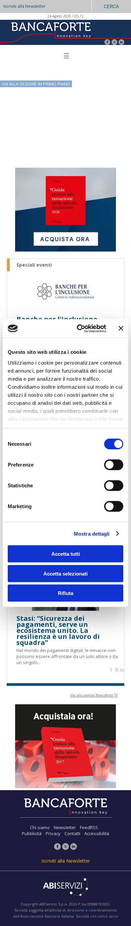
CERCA (111, 6)
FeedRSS (89, 827)
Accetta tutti (65, 554)
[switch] (113, 464)
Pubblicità (32, 833)
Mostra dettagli (92, 533)
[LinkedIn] (121, 42)
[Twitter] (114, 42)
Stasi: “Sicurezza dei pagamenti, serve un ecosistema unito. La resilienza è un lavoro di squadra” (58, 630)
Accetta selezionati (65, 573)
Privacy (53, 833)
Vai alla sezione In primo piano (36, 84)
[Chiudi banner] (121, 328)
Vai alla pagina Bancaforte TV (94, 695)
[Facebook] (107, 42)
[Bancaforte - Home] (50, 32)
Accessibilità (96, 833)
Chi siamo (40, 827)
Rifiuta (65, 593)
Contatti (72, 833)
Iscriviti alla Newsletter (24, 6)
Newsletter (65, 827)
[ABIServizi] (65, 888)
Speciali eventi (34, 265)
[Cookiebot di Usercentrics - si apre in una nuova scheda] (79, 328)
